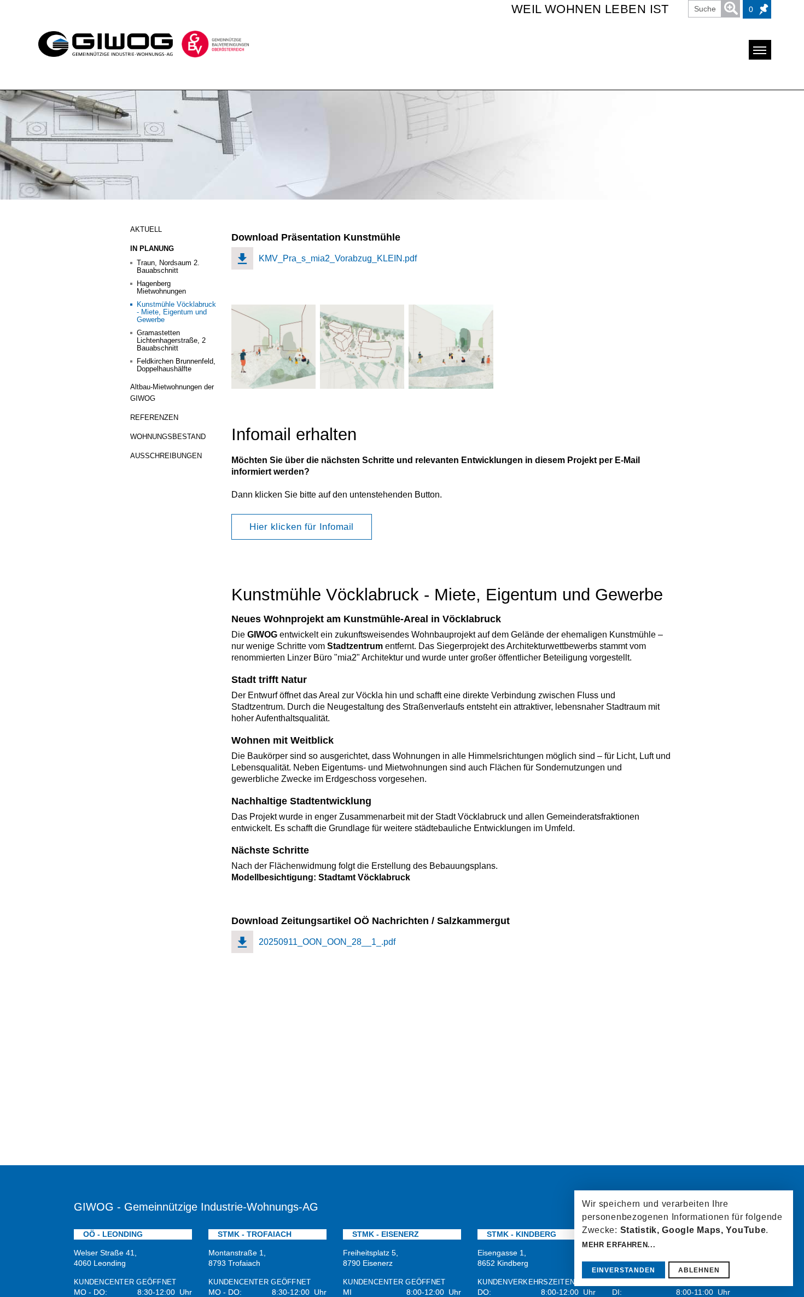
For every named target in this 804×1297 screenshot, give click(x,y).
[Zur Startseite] (100, 44)
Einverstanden (623, 1270)
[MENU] (760, 50)
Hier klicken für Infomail (301, 527)
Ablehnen (699, 1270)
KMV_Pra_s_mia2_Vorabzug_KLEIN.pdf (338, 258)
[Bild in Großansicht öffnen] (273, 347)
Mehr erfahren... (618, 1245)
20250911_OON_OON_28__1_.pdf (327, 942)
